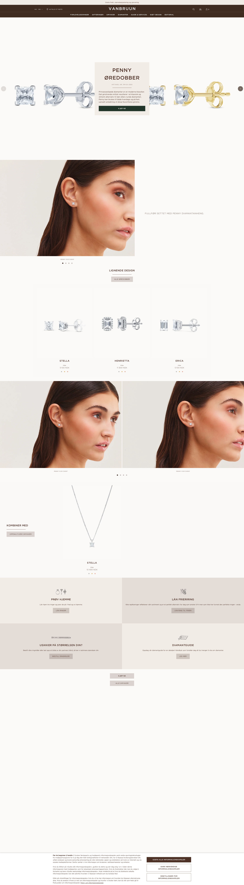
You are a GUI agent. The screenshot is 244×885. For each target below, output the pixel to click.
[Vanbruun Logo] (122, 8)
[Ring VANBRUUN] (200, 9)
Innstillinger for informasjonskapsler (169, 877)
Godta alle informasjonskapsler (169, 860)
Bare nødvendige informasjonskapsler (169, 868)
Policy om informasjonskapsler (92, 883)
